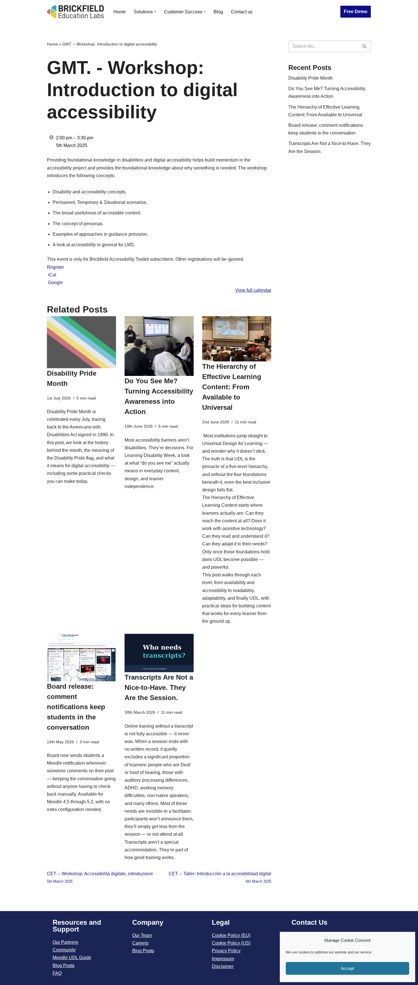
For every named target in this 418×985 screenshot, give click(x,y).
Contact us (242, 11)
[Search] (364, 46)
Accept (347, 968)
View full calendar (253, 290)
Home (119, 11)
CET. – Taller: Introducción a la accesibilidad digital (220, 877)
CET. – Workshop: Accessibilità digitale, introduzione (100, 877)
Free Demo (355, 11)
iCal (52, 274)
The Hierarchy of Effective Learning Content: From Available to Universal (231, 387)
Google (55, 282)
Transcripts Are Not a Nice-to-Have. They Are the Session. (159, 687)
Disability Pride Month (310, 78)
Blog (218, 11)
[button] (155, 12)
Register (55, 267)
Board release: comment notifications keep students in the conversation (76, 706)
